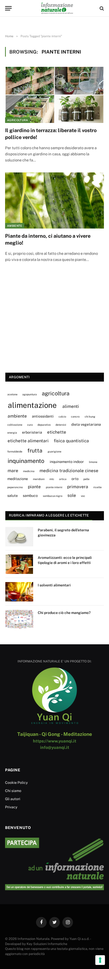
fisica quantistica (71, 440)
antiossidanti (43, 416)
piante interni (54, 487)
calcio (62, 416)
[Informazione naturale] (57, 8)
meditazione (17, 478)
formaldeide (14, 451)
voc (83, 495)
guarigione (54, 451)
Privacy (11, 807)
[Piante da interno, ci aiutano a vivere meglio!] (54, 200)
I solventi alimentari (54, 585)
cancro (75, 416)
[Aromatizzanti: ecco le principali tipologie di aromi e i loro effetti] (19, 564)
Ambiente (14, 225)
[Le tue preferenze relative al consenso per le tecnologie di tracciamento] (100, 960)
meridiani (39, 479)
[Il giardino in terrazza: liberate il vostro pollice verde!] (54, 95)
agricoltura (55, 393)
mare (13, 470)
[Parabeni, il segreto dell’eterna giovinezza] (19, 536)
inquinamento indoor (67, 461)
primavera (77, 486)
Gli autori (12, 799)
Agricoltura (17, 120)
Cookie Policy (16, 783)
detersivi (61, 424)
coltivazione (14, 424)
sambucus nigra (52, 495)
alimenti (70, 406)
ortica (62, 479)
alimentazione (32, 405)
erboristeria (32, 432)
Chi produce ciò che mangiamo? (64, 613)
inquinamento (26, 460)
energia (12, 432)
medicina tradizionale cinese (69, 470)
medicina (28, 471)
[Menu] (8, 8)
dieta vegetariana (86, 424)
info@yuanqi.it (54, 747)
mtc (51, 479)
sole (71, 495)
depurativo (44, 424)
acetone (12, 394)
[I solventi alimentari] (19, 591)
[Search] (101, 8)
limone (93, 461)
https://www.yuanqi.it (54, 741)
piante (34, 486)
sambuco (30, 495)
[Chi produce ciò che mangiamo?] (19, 619)
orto (75, 478)
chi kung (90, 416)
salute (12, 495)
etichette (56, 432)
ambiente (17, 416)
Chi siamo (13, 791)
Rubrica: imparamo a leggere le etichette (49, 515)
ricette (97, 487)
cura (30, 424)
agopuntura (29, 394)
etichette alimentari (28, 440)
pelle (86, 479)
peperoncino (15, 487)
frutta (34, 450)
